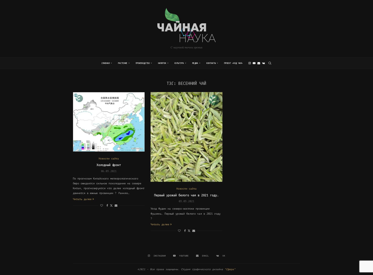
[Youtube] (254, 63)
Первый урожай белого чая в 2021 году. (186, 195)
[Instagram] (249, 63)
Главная (105, 63)
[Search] (270, 63)
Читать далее (82, 199)
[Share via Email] (116, 205)
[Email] (258, 63)
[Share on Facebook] (107, 205)
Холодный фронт (109, 165)
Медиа (195, 63)
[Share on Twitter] (111, 205)
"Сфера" (230, 269)
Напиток (162, 63)
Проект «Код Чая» (233, 63)
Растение (122, 63)
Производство (143, 63)
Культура (179, 63)
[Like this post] (101, 205)
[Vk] (263, 63)
